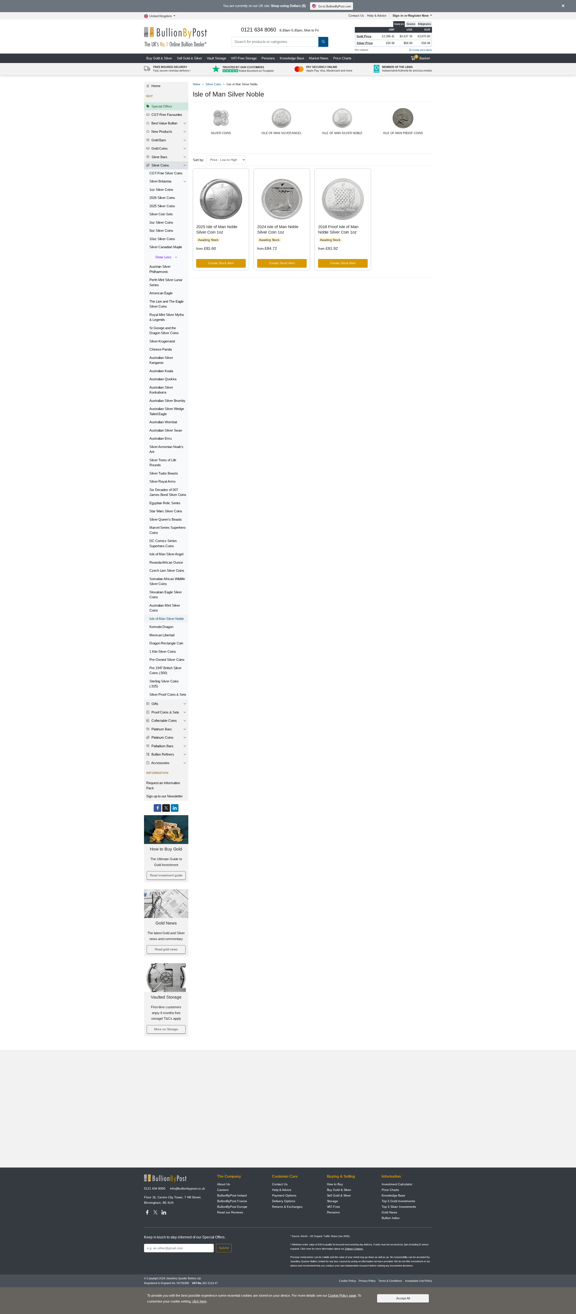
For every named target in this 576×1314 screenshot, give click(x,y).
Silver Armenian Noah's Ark (166, 449)
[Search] (323, 42)
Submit (224, 1248)
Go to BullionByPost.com (334, 6)
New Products (161, 131)
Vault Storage (216, 58)
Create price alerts (422, 50)
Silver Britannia (160, 181)
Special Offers (161, 106)
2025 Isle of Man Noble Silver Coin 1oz (216, 229)
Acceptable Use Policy (418, 1280)
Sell (189, 58)
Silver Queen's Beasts (165, 519)
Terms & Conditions (390, 1280)
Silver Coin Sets (161, 214)
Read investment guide (166, 875)
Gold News (166, 923)
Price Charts (342, 58)
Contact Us (356, 15)
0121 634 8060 (154, 1188)
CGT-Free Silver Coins (165, 173)
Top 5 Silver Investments (399, 1206)
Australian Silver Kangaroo (161, 360)
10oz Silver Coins (162, 239)
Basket (423, 57)
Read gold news (166, 949)
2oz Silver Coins (161, 222)
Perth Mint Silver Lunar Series (165, 282)
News (318, 58)
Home (155, 86)
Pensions (268, 58)
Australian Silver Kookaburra (161, 389)
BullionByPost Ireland (232, 1195)
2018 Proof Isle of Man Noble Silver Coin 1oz (338, 229)
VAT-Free (244, 58)
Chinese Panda (160, 349)
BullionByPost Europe (232, 1206)
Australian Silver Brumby (167, 401)
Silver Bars (159, 157)
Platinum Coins (162, 737)
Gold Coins (159, 148)
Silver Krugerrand (162, 341)
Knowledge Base (292, 58)
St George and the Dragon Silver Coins (163, 330)
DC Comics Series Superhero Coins (163, 543)
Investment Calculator (397, 1184)
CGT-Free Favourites (166, 115)
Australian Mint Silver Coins (164, 607)
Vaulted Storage (166, 997)
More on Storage (166, 1029)
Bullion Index (391, 1218)
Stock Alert (221, 263)
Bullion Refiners (162, 754)
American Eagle (161, 293)
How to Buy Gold (166, 849)
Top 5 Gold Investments (398, 1201)
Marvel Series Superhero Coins (167, 530)
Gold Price (364, 36)
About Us (223, 1184)
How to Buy (335, 1184)
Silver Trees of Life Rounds (162, 462)
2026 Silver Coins (162, 198)
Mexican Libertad (161, 635)
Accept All (403, 1298)
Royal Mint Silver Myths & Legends (166, 317)
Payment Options (284, 1195)
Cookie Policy (347, 1280)
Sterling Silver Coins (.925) (164, 683)
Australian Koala (161, 371)
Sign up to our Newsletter (164, 796)
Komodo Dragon (161, 627)
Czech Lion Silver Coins (166, 570)
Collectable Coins (164, 720)
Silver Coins (160, 165)
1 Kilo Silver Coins (162, 651)
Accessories (160, 763)
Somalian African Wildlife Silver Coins (167, 581)
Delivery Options (283, 1201)
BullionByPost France (232, 1201)
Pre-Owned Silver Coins (166, 660)
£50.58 (390, 43)
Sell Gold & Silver (339, 1195)
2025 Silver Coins (162, 206)
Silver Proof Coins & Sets (167, 694)
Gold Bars (158, 140)
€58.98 (425, 43)
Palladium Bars (162, 746)
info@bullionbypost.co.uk (187, 1188)
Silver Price (365, 43)
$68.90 (408, 43)
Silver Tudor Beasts (163, 473)
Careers (222, 1190)
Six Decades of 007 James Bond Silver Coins (167, 492)
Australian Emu (160, 438)
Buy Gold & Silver (339, 1190)
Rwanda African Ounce (166, 562)
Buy (159, 58)
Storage (332, 1201)
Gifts (154, 704)
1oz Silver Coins (161, 189)
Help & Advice (376, 15)
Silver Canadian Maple (165, 247)
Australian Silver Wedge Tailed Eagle (166, 411)
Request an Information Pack (163, 785)
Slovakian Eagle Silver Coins (165, 594)
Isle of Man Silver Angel (166, 554)
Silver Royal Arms (162, 481)
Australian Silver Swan (165, 430)
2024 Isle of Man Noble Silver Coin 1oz (277, 229)
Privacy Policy (367, 1280)
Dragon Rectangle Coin (166, 643)
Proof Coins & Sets (165, 712)
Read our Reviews (230, 1212)
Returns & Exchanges (287, 1206)
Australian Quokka (162, 379)
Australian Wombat (163, 422)
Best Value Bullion (164, 123)
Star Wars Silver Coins (165, 511)
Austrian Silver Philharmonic (160, 269)
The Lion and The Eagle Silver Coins (166, 303)
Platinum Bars (161, 729)
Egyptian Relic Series (164, 503)
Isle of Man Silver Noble (166, 619)
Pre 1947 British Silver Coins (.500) (165, 670)
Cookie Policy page (342, 1295)
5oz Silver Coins (161, 230)
